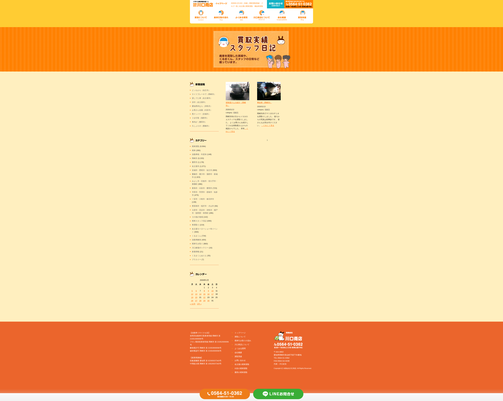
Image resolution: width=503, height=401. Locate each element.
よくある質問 (240, 348)
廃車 (194, 150)
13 (196, 294)
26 (192, 301)
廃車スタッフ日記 (199, 221)
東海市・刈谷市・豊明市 (202, 188)
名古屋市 (195, 166)
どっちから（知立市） (201, 90)
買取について (240, 337)
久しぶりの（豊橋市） (201, 126)
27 (196, 301)
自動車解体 (196, 240)
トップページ (240, 333)
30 (208, 301)
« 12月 (192, 304)
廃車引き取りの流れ (243, 341)
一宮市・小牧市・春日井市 (203, 199)
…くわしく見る (267, 125)
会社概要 (238, 352)
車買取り (195, 225)
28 (200, 301)
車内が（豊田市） (199, 122)
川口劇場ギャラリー (200, 248)
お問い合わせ (240, 360)
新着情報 (195, 252)
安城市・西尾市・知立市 (202, 170)
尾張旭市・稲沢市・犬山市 (203, 206)
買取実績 (238, 356)
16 (208, 294)
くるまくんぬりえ (199, 256)
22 (204, 297)
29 (204, 301)
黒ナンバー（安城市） (201, 114)
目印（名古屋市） (199, 102)
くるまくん (196, 236)
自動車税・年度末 (199, 154)
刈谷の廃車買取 (241, 368)
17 (212, 294)
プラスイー (196, 259)
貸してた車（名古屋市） (202, 98)
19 (192, 297)
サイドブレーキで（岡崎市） (204, 94)
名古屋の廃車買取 (242, 364)
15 (204, 294)
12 (192, 294)
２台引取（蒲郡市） (200, 118)
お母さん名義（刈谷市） (202, 110)
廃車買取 (195, 146)
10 (212, 291)
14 (200, 294)
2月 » (199, 304)
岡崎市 (235, 113)
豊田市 (194, 162)
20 (196, 297)
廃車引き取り (197, 244)
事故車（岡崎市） (264, 103)
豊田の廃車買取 (241, 372)
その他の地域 (197, 217)
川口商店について (242, 344)
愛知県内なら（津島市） (202, 106)
